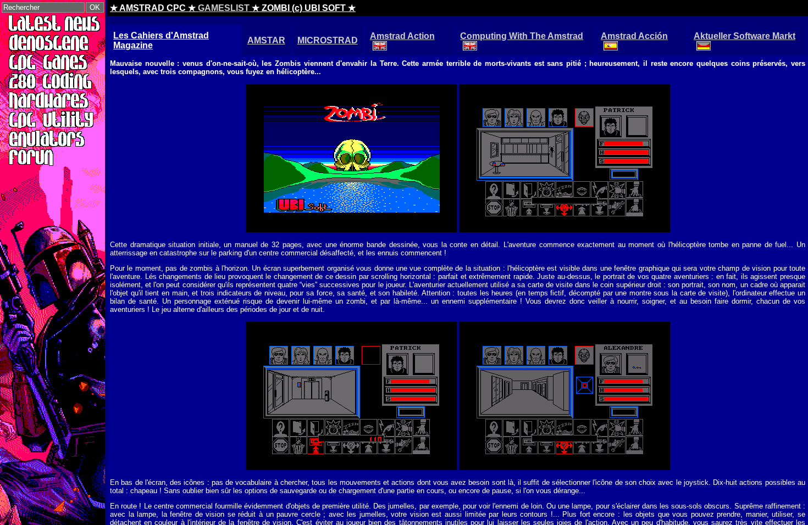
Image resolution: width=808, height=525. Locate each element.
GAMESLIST (224, 8)
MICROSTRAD (327, 40)
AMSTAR (266, 40)
